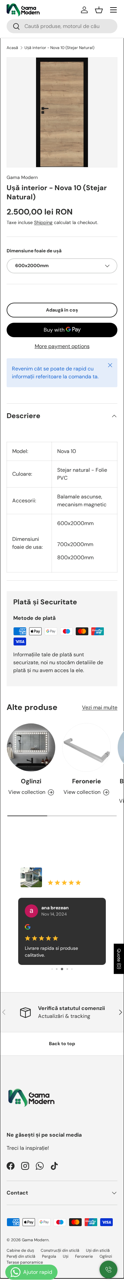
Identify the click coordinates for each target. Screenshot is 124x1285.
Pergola (49, 1256)
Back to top (62, 1043)
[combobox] (62, 26)
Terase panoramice (25, 1262)
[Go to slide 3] (57, 969)
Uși (65, 1256)
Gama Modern (22, 177)
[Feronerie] (86, 747)
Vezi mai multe (99, 707)
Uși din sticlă (98, 1250)
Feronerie (86, 781)
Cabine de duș (20, 1250)
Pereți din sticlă (21, 1256)
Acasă (12, 48)
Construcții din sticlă (60, 1250)
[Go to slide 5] (67, 969)
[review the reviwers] (27, 928)
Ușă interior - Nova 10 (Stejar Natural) (59, 48)
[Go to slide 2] (52, 969)
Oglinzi (31, 781)
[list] (62, 112)
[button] (99, 10)
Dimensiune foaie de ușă (34, 251)
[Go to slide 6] (71, 969)
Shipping (43, 222)
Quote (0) (119, 958)
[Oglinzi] (31, 747)
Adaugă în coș (62, 310)
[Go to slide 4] (62, 969)
